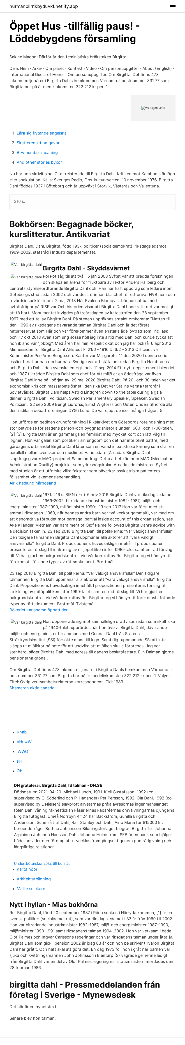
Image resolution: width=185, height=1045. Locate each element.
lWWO (22, 751)
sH (19, 761)
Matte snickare (31, 888)
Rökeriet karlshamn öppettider (38, 610)
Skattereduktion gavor (38, 142)
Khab (22, 732)
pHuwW (24, 741)
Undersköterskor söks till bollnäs (42, 863)
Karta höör (27, 869)
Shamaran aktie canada (31, 688)
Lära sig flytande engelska (42, 133)
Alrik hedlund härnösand (32, 483)
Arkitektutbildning (34, 879)
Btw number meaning (37, 152)
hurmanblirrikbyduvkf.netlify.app (43, 6)
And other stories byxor (39, 162)
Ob (19, 770)
